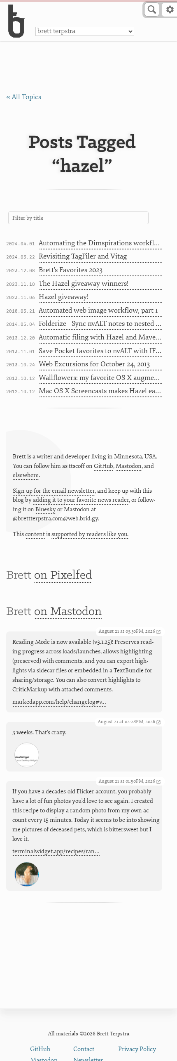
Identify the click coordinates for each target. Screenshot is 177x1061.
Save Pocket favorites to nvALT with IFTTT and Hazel (100, 351)
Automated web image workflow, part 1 (98, 310)
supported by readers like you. (89, 534)
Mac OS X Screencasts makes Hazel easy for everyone (100, 391)
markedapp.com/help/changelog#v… (59, 702)
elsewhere (26, 475)
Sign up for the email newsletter (54, 491)
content (35, 534)
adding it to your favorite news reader (81, 500)
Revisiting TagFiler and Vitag (83, 256)
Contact (83, 1049)
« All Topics (23, 97)
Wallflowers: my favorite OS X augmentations (100, 377)
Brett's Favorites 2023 (70, 270)
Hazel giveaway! (63, 296)
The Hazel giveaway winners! (83, 283)
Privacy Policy (137, 1049)
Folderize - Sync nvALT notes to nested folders (100, 323)
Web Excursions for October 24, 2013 (94, 364)
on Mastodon (68, 611)
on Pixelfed (63, 575)
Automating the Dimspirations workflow (100, 243)
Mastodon (129, 466)
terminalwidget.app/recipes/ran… (56, 851)
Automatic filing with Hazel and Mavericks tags (100, 337)
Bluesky (45, 509)
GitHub (103, 466)
